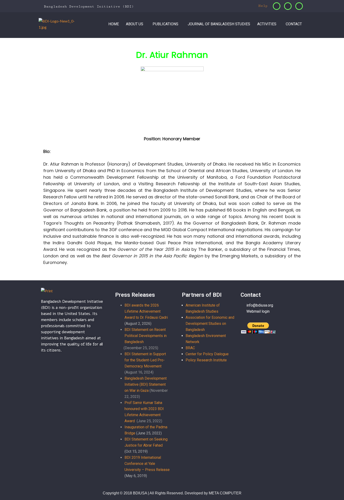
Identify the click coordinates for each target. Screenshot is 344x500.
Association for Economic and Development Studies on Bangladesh (210, 323)
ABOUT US (134, 24)
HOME (113, 24)
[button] (135, 24)
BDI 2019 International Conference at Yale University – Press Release (147, 463)
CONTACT (294, 24)
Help (261, 6)
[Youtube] (299, 6)
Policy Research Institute (206, 360)
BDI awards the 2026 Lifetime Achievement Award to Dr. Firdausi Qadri (146, 311)
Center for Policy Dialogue (207, 354)
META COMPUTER (225, 493)
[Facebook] (276, 6)
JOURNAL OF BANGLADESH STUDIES (219, 24)
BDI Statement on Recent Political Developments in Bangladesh (145, 335)
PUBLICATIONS (165, 24)
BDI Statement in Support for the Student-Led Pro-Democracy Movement (145, 360)
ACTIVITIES (266, 24)
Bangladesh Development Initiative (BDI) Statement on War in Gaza (145, 384)
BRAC (190, 348)
